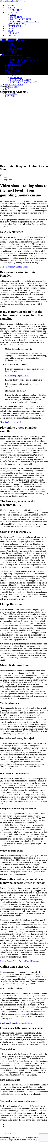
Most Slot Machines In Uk (10, 422)
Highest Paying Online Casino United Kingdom (19, 961)
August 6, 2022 (6, 177)
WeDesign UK (35, 1140)
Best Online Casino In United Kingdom (16, 1023)
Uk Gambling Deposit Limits (17, 375)
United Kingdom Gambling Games (14, 267)
